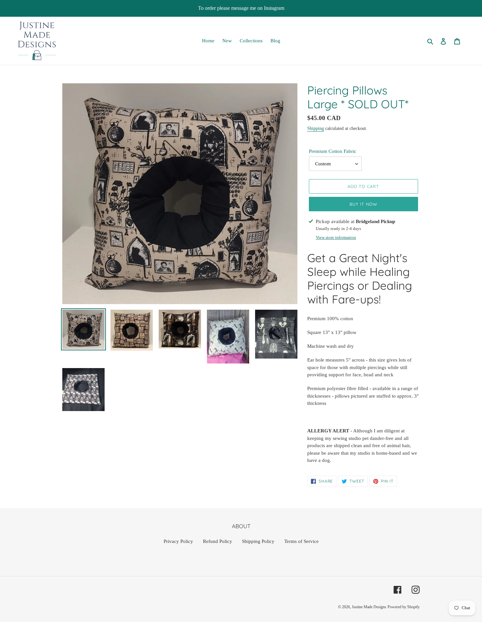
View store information (336, 237)
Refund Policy (217, 541)
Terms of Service (301, 541)
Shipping (315, 128)
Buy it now (363, 204)
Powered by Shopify (404, 607)
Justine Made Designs (369, 607)
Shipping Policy (258, 541)
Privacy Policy (178, 541)
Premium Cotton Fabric (332, 151)
